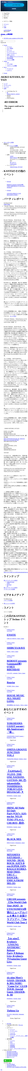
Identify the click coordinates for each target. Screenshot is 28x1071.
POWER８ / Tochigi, (14, 795)
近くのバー (13, 162)
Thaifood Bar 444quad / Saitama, (17, 759)
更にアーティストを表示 (10, 580)
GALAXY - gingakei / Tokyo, (16, 673)
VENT (11, 156)
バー (5, 25)
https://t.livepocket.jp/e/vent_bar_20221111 (14, 438)
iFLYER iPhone (11, 1064)
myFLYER (6, 30)
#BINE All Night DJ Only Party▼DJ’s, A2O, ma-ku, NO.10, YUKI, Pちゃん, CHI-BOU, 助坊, (17, 815)
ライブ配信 (10, 48)
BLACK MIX (14, 839)
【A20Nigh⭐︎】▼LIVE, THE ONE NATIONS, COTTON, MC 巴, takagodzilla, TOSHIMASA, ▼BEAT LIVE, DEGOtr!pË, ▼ (17, 781)
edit (10, 30)
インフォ (12, 1040)
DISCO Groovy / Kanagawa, (16, 842)
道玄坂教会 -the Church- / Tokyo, (17, 705)
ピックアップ (10, 51)
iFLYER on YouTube (12, 1055)
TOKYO (15, 157)
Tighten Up (13, 1010)
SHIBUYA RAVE (16, 647)
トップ (5, 83)
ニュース (12, 1032)
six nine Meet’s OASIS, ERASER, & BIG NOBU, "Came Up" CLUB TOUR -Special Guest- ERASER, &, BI (17, 986)
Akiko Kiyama (13, 167)
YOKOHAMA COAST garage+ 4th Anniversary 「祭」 (15, 727)
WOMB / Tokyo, (13, 686)
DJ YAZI (20, 167)
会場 (5, 88)
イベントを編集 (13, 145)
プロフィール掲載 (12, 65)
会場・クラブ (10, 54)
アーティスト (7, 85)
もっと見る (13, 316)
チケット (9, 50)
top (1, 1069)
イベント (6, 24)
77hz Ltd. (20, 1025)
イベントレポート (12, 53)
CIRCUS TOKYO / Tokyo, (15, 638)
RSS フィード (10, 1057)
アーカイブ (10, 68)
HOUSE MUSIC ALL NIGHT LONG (15, 698)
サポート (12, 1043)
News (5, 67)
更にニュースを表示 (9, 603)
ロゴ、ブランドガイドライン (18, 1048)
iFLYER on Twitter (11, 1051)
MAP (11, 157)
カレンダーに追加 (9, 142)
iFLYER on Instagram (12, 1054)
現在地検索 (10, 58)
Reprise (11, 682)
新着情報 (14, 8)
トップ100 (9, 64)
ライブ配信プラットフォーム (15, 56)
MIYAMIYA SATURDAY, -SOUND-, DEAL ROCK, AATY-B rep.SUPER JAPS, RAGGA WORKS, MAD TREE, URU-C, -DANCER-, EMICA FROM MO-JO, (17, 869)
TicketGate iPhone (11, 1065)
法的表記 (12, 1045)
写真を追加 (7, 204)
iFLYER (9, 1023)
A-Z (8, 62)
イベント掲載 (10, 59)
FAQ (11, 1042)
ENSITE (11, 634)
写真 (5, 27)
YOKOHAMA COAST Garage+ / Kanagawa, (15, 737)
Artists (5, 61)
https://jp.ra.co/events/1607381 (11, 440)
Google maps (13, 164)
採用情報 (12, 1047)
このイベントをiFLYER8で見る (14, 5)
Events (5, 45)
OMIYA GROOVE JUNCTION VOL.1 (17, 752)
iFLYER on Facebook (12, 1053)
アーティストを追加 (9, 589)
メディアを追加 (8, 600)
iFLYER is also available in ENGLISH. (13, 38)
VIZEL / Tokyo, (12, 651)
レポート (9, 70)
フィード (6, 87)
